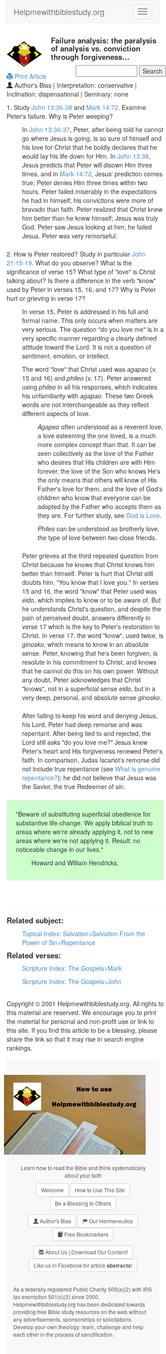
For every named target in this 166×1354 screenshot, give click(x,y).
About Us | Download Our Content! (86, 1252)
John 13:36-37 (49, 129)
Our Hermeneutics (110, 1221)
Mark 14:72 (102, 107)
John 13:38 (133, 156)
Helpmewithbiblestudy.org (59, 11)
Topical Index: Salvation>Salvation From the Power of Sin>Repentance (83, 938)
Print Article (29, 76)
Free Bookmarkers (85, 1234)
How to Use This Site (100, 1190)
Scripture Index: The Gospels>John (71, 981)
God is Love (143, 515)
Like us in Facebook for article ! (83, 1265)
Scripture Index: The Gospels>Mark (72, 968)
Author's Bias (55, 1221)
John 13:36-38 (51, 107)
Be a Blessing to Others (83, 1203)
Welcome (52, 1190)
